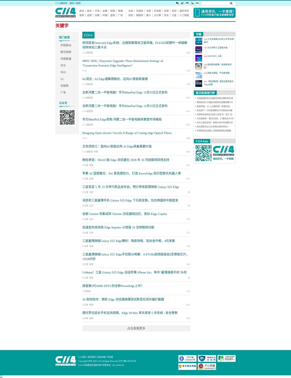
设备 (97, 15)
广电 (120, 15)
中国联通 (65, 58)
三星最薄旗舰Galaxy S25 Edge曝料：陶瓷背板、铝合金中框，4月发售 (128, 241)
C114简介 (82, 357)
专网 (148, 10)
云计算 (157, 15)
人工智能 (184, 15)
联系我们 (92, 357)
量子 (148, 15)
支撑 (166, 10)
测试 (174, 10)
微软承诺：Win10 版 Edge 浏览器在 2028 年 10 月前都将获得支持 (125, 160)
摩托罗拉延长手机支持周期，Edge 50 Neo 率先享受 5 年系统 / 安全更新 (130, 313)
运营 (89, 15)
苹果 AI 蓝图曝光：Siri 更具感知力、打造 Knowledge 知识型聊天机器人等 (131, 173)
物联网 (139, 15)
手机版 (110, 357)
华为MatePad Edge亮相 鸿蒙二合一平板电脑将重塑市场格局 (122, 119)
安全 (166, 15)
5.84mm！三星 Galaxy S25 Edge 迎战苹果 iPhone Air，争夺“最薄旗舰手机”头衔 (134, 272)
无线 (130, 10)
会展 (105, 10)
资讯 (81, 10)
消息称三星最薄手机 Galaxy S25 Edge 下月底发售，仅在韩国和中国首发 (130, 200)
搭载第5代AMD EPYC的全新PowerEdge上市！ (113, 286)
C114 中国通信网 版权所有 (90, 365)
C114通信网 (61, 3)
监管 (81, 15)
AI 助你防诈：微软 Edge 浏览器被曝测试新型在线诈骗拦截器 (123, 299)
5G (62, 79)
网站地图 (102, 357)
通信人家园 (75, 3)
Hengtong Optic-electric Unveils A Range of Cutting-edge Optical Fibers (127, 133)
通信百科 (184, 10)
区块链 (157, 10)
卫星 (174, 15)
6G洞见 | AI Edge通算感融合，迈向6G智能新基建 (115, 79)
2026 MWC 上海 (214, 56)
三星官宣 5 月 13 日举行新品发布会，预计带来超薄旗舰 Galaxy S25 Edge (130, 187)
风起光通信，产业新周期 (218, 73)
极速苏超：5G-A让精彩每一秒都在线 (213, 106)
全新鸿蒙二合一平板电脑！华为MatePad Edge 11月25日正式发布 (125, 92)
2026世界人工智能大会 (217, 48)
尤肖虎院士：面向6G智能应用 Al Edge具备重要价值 (117, 146)
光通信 (139, 10)
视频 (112, 10)
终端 (105, 15)
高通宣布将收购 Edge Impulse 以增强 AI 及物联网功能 (118, 227)
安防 (130, 15)
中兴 (63, 72)
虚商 (112, 15)
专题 (198, 34)
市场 (97, 10)
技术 (89, 10)
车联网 (64, 85)
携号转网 (65, 52)
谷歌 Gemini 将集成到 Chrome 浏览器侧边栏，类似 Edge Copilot (124, 214)
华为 (63, 65)
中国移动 (65, 45)
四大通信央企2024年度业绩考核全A (213, 126)
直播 (120, 10)
